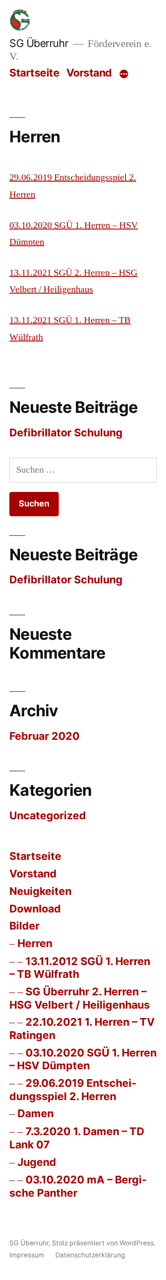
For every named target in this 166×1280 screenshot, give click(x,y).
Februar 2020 (44, 736)
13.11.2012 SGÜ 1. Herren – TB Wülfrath (79, 968)
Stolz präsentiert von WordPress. (103, 1243)
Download (35, 908)
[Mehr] (124, 74)
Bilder (24, 925)
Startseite (34, 72)
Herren (34, 943)
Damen (35, 1113)
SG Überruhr (39, 43)
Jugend (36, 1162)
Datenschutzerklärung (90, 1255)
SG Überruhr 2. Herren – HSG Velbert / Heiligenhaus (79, 998)
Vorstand (89, 72)
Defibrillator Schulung (66, 432)
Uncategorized (47, 815)
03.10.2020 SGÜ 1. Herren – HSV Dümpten (83, 1059)
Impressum (26, 1255)
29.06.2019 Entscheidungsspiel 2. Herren (73, 1090)
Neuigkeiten (40, 891)
